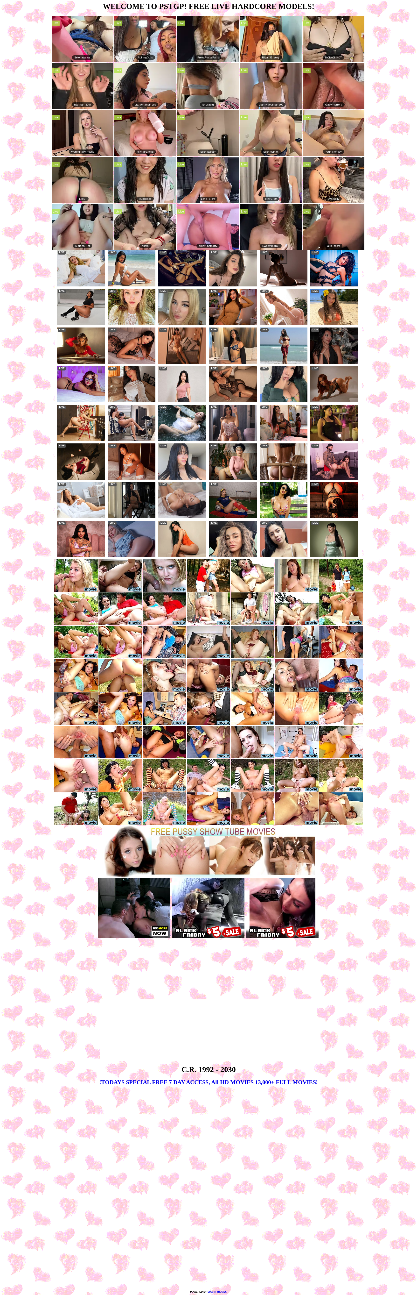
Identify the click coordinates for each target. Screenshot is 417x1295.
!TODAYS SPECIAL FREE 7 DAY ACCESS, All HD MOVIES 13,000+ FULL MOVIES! (208, 1082)
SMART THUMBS (217, 1291)
